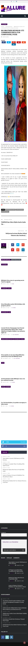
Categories (3, 532)
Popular (9, 558)
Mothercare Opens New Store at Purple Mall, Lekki (16, 578)
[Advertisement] (14, 427)
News (3, 362)
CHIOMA (14, 307)
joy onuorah (16, 334)
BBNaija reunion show (10, 209)
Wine (9, 312)
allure (11, 588)
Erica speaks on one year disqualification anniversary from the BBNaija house (12, 355)
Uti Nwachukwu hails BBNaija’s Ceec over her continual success (13, 379)
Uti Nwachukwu (5, 211)
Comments (16, 558)
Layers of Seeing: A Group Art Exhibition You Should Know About (17, 586)
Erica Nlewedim (20, 209)
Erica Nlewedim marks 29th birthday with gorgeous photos (13, 304)
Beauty (11, 339)
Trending (22, 339)
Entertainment (4, 24)
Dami (13, 283)
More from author (16, 259)
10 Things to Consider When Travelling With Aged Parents (16, 570)
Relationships (7, 386)
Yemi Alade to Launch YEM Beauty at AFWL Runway (13, 18)
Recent (3, 558)
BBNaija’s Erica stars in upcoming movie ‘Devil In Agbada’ (12, 281)
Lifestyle (9, 288)
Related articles (6, 259)
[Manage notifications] (24, 643)
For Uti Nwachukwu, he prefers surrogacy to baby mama (13, 403)
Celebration (4, 288)
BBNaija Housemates (5, 339)
